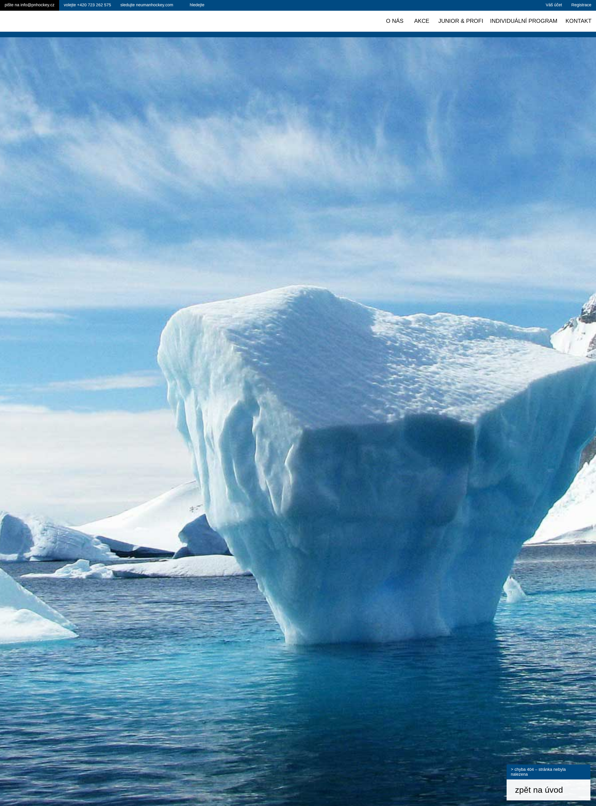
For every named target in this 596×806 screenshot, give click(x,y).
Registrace (581, 5)
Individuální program (523, 21)
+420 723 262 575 (87, 5)
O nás (394, 21)
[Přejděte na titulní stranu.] (44, 21)
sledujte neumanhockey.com (146, 5)
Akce (421, 21)
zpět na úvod (539, 790)
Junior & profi (460, 21)
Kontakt (579, 21)
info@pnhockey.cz (29, 5)
